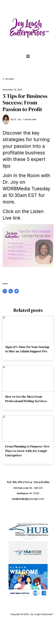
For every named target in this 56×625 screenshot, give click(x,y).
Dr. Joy (17, 119)
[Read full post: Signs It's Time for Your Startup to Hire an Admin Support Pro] (28, 329)
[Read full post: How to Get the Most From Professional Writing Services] (28, 379)
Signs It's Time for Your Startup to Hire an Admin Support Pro (27, 349)
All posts (9, 79)
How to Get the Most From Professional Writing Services (26, 398)
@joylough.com (34, 498)
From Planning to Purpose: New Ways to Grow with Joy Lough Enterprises (27, 450)
